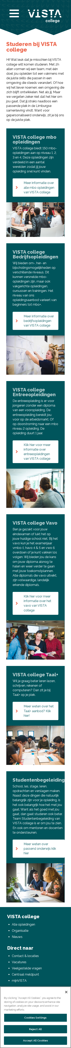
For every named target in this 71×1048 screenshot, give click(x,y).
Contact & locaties (25, 956)
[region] (35, 1017)
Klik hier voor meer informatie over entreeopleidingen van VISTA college (37, 452)
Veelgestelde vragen (27, 968)
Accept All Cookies (35, 1040)
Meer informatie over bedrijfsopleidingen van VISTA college (39, 320)
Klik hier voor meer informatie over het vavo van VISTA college (37, 603)
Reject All (35, 1029)
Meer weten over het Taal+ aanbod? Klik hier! (39, 710)
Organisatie (20, 931)
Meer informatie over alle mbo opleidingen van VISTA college (39, 187)
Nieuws (17, 937)
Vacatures (19, 962)
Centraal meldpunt (25, 974)
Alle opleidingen (23, 924)
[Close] (66, 992)
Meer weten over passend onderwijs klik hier (40, 848)
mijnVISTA (19, 981)
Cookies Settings (35, 1017)
